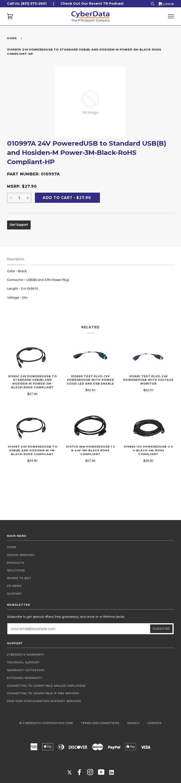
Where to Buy (19, 578)
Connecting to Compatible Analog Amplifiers (46, 685)
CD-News (14, 586)
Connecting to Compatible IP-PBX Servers (43, 693)
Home (12, 38)
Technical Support (23, 662)
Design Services (20, 555)
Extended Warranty (24, 678)
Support (14, 593)
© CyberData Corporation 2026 (46, 723)
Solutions (16, 570)
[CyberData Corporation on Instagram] (90, 773)
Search (133, 723)
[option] (90, 102)
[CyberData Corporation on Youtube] (101, 773)
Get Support (19, 224)
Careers (154, 723)
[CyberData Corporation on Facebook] (79, 773)
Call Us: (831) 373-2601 (26, 3)
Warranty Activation (25, 670)
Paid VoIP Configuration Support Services (44, 701)
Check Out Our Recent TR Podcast (92, 3)
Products (15, 562)
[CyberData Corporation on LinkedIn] (111, 772)
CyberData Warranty (25, 654)
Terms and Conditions (100, 723)
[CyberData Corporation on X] (69, 772)
